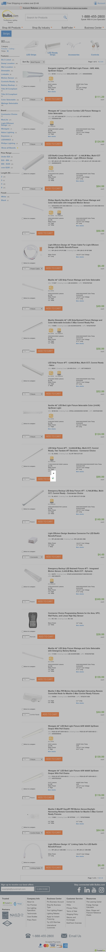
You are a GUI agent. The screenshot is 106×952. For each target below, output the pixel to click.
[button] (53, 473)
